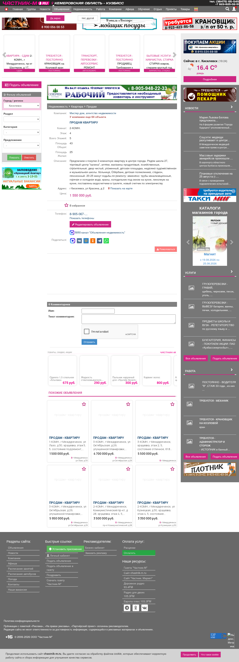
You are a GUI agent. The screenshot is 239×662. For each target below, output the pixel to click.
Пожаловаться (167, 249)
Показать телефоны (82, 218)
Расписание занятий (20, 568)
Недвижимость (82, 9)
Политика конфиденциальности (21, 621)
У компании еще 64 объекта (88, 117)
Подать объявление (23, 84)
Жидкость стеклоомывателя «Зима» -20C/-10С (91, 380)
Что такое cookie (210, 654)
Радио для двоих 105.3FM (134, 594)
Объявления (61, 9)
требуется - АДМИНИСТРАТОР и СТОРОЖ (212, 441)
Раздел (8, 113)
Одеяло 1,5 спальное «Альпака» (62, 379)
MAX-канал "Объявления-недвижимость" (99, 232)
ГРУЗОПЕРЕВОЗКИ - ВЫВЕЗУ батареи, (215, 304)
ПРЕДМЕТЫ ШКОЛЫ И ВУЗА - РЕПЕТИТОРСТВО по (218, 325)
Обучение (144, 9)
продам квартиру (84, 122)
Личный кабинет (59, 555)
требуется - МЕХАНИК (213, 400)
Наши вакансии (17, 589)
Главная (18, 9)
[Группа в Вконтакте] (144, 608)
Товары (185, 9)
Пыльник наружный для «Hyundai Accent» (124, 379)
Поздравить (54, 575)
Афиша (129, 9)
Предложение (13, 140)
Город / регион (13, 100)
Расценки (129, 547)
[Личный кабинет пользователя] (234, 9)
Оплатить (129, 553)
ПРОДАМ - (64, 438)
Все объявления (196, 358)
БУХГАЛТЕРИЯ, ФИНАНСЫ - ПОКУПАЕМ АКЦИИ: (219, 341)
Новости (45, 9)
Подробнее (210, 79)
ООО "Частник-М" (41, 637)
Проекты (171, 9)
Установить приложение (67, 549)
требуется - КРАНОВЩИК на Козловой (215, 421)
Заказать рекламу (96, 553)
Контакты (13, 584)
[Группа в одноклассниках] (127, 608)
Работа (100, 9)
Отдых (158, 9)
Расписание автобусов (22, 574)
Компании (115, 9)
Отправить (89, 341)
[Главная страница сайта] (26, 2)
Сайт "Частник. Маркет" (138, 578)
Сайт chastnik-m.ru (135, 573)
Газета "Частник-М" (135, 567)
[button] (187, 241)
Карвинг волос (152, 377)
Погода (12, 579)
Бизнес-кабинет (94, 547)
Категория (10, 127)
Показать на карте (121, 188)
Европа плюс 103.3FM (137, 601)
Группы (31, 9)
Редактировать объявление (91, 224)
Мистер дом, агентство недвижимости (93, 113)
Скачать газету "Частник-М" (56, 582)
